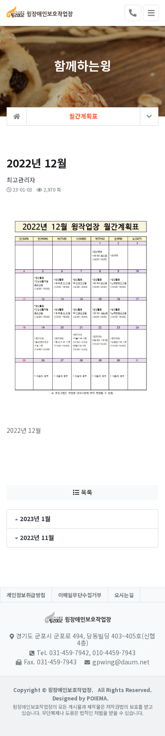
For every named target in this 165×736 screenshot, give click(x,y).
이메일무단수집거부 (80, 594)
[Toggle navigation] (151, 13)
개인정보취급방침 (26, 594)
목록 (85, 492)
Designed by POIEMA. (80, 698)
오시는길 (124, 594)
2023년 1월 (35, 518)
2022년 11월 (37, 537)
